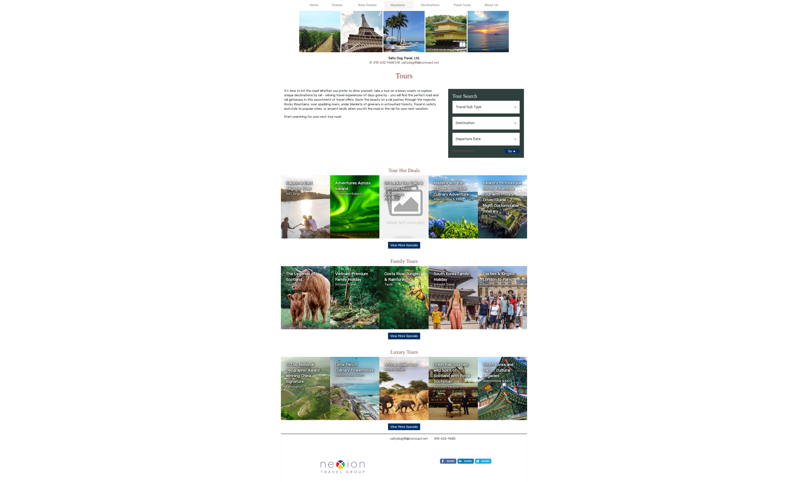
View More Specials (404, 245)
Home (314, 5)
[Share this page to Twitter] (483, 461)
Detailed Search (463, 151)
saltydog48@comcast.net (420, 62)
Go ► (512, 151)
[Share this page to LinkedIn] (465, 461)
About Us (491, 5)
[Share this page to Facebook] (448, 461)
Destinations (430, 5)
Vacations (397, 5)
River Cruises (367, 5)
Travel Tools (462, 5)
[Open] (515, 107)
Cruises (337, 5)
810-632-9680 (384, 62)
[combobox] (483, 107)
